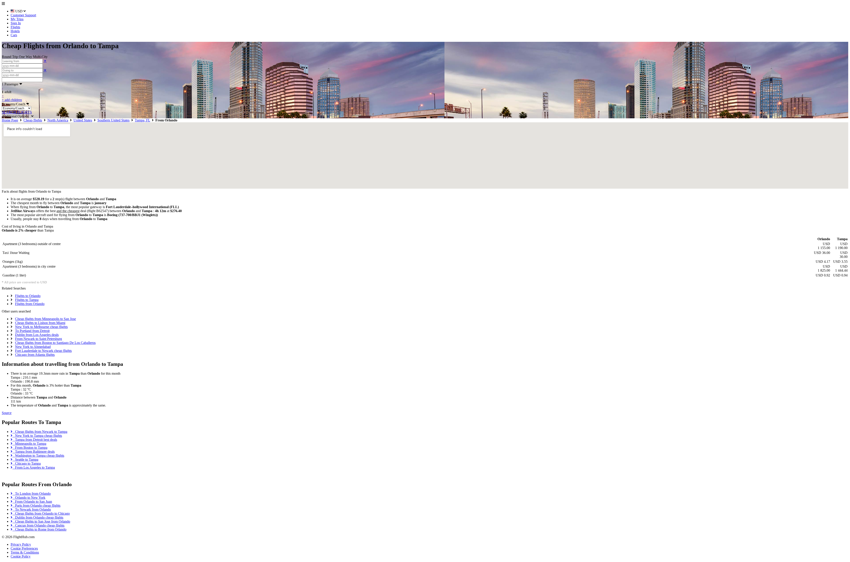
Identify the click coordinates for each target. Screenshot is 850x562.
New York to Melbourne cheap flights (41, 327)
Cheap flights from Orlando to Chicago (41, 513)
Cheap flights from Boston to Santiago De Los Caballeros (55, 343)
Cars (14, 35)
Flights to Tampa (27, 300)
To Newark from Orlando (31, 509)
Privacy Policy (21, 544)
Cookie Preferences (24, 548)
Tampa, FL (142, 120)
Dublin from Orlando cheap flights (37, 517)
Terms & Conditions (25, 552)
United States (82, 120)
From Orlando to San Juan (32, 501)
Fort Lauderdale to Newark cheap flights (43, 351)
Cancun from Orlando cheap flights (38, 525)
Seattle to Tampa (25, 459)
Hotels (15, 31)
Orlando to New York (28, 497)
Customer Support (23, 15)
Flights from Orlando (29, 304)
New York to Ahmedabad (33, 347)
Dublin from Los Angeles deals (37, 335)
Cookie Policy (21, 556)
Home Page (10, 120)
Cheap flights (32, 120)
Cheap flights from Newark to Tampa (39, 431)
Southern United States (113, 120)
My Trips (17, 19)
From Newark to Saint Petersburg (38, 339)
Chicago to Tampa (26, 463)
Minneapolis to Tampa (29, 443)
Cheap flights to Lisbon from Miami (40, 323)
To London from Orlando (31, 493)
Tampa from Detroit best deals (34, 439)
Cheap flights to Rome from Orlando (39, 529)
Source (7, 413)
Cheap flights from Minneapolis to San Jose (45, 319)
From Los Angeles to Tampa (33, 467)
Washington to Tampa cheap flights (38, 455)
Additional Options (16, 116)
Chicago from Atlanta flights (35, 355)
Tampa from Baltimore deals (33, 451)
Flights (15, 27)
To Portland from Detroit (32, 331)
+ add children (12, 100)
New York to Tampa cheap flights (37, 435)
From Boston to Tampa (29, 447)
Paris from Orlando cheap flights (36, 505)
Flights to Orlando (28, 296)
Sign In (16, 23)
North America (57, 120)
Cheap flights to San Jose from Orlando (41, 521)
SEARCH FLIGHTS (17, 112)
